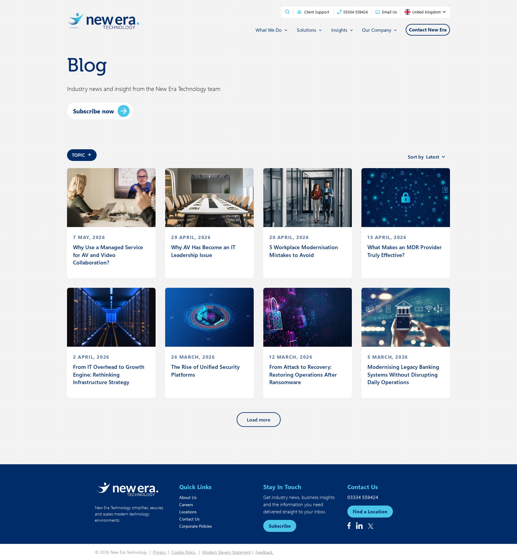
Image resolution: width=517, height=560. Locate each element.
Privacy (160, 552)
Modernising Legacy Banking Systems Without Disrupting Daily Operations (403, 374)
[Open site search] (287, 12)
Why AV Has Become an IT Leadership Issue (203, 251)
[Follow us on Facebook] (349, 525)
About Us (188, 497)
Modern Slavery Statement (226, 552)
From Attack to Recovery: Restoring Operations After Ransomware (303, 374)
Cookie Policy (184, 552)
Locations (188, 512)
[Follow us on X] (370, 526)
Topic (82, 154)
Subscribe (280, 526)
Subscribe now (93, 111)
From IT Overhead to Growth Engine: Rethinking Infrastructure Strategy (108, 374)
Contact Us (189, 519)
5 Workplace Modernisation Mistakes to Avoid (303, 251)
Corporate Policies (195, 526)
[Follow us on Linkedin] (359, 525)
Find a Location (370, 511)
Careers (186, 504)
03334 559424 (362, 497)
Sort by (423, 156)
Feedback (265, 552)
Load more (258, 419)
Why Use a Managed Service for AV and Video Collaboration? (108, 255)
